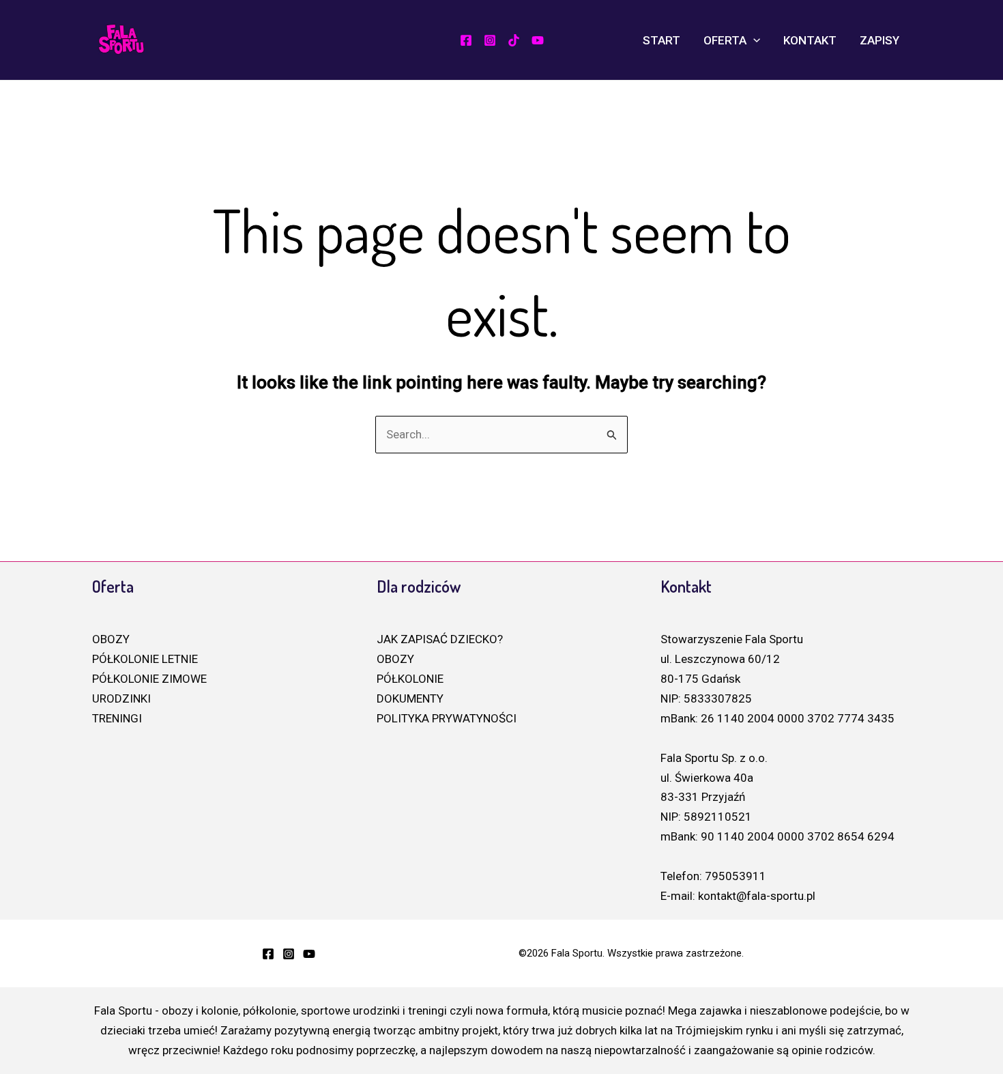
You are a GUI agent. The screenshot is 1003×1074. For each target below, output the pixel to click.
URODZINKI (121, 698)
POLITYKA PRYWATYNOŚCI (447, 718)
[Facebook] (466, 40)
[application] (753, 40)
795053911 (735, 876)
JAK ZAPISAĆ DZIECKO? (440, 639)
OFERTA (724, 40)
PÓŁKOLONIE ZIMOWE (149, 679)
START (661, 40)
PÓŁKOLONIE (410, 679)
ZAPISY (879, 40)
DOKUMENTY (410, 698)
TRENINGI (117, 718)
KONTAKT (810, 40)
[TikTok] (514, 40)
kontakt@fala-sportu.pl (756, 896)
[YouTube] (537, 40)
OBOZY (111, 639)
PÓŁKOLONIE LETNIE (145, 659)
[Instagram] (490, 40)
